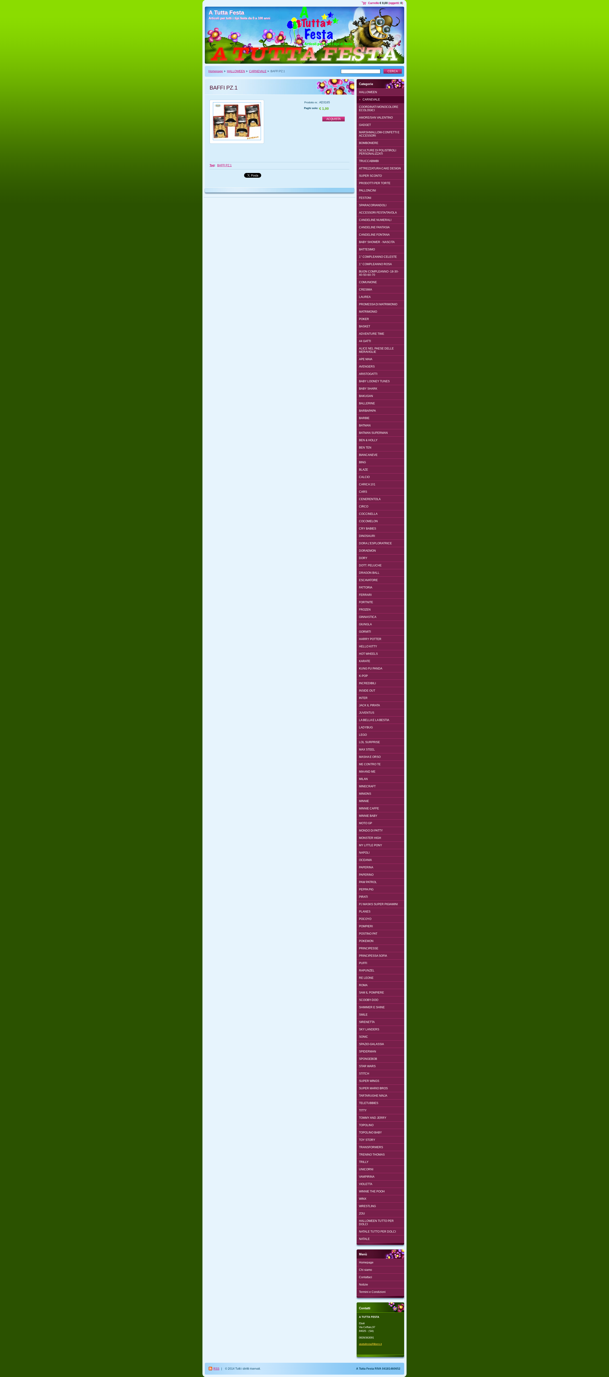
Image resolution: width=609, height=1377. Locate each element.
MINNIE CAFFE (369, 808)
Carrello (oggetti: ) (385, 3)
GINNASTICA (367, 617)
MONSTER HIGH (370, 838)
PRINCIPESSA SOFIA (373, 955)
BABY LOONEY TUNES (374, 381)
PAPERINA (366, 867)
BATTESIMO (367, 249)
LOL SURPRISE (369, 742)
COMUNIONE (368, 282)
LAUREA (365, 297)
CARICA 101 (367, 484)
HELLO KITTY (368, 646)
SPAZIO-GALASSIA (371, 1044)
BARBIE (364, 418)
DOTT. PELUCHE (370, 565)
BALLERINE (367, 403)
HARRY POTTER (370, 639)
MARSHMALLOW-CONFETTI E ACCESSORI (379, 134)
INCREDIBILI (367, 683)
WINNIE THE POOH (372, 1191)
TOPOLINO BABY (370, 1132)
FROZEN (365, 609)
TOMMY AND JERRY (372, 1117)
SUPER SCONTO (370, 175)
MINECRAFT (367, 786)
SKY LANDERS (369, 1029)
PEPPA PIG (366, 889)
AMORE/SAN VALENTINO (376, 117)
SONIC (363, 1036)
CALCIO (364, 477)
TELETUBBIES (368, 1103)
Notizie (363, 1284)
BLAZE (363, 469)
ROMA (363, 985)
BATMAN (365, 425)
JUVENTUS (366, 712)
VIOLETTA (365, 1184)
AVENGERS (367, 366)
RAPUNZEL (366, 970)
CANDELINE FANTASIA (374, 227)
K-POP (363, 676)
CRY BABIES (367, 528)
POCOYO (365, 919)
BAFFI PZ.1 (224, 165)
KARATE (364, 661)
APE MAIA (365, 359)
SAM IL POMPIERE (371, 992)
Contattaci (365, 1277)
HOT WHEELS (368, 653)
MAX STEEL (367, 749)
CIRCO (363, 506)
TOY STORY (367, 1140)
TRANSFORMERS (371, 1147)
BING (362, 462)
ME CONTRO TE (370, 764)
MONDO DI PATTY (371, 830)
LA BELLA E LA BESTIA (374, 720)
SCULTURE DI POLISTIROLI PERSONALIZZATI (377, 152)
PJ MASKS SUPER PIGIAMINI (378, 904)
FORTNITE (366, 602)
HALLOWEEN (236, 71)
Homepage (215, 71)
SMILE (363, 1014)
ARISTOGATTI (368, 374)
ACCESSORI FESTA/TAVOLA (378, 212)
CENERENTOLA (370, 499)
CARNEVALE (257, 71)
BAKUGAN (366, 396)
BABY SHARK (368, 388)
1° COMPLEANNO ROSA (375, 264)
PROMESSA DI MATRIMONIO (378, 304)
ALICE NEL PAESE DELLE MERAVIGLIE (376, 350)
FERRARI (365, 595)
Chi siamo (365, 1270)
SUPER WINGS (369, 1081)
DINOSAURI (367, 536)
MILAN (363, 779)
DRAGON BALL (369, 572)
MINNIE (364, 801)
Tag (212, 165)
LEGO (363, 734)
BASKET (364, 326)
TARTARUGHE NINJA (373, 1095)
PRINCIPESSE (368, 948)
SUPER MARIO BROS (373, 1088)
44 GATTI (365, 341)
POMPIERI (366, 926)
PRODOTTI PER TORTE (374, 183)
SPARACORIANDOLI (372, 205)
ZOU (362, 1213)
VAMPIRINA (366, 1176)
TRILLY (363, 1162)
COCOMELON (368, 521)
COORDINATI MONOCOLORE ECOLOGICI (378, 108)
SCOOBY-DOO (368, 1000)
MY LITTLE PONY (370, 845)
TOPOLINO (366, 1125)
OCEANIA (365, 860)
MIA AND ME (367, 771)
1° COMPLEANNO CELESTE (378, 256)
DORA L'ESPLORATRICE (375, 543)
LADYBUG (366, 727)
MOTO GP (365, 823)
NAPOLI (364, 852)
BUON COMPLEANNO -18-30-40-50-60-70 (379, 273)
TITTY (363, 1110)
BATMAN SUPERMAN (373, 433)
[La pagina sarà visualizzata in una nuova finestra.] (237, 121)
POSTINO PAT (368, 933)
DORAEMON (367, 550)
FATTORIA (365, 587)
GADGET (365, 125)
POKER (364, 319)
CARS (363, 491)
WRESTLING (367, 1206)
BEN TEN (365, 447)
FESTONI (365, 198)
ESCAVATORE (368, 580)
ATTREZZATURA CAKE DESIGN (380, 168)
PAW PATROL (368, 882)
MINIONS (365, 793)
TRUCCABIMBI (369, 161)
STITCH (364, 1073)
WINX (362, 1198)
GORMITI (365, 631)
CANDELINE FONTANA (374, 234)
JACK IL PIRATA (369, 705)
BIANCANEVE (368, 455)
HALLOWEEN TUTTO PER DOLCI (376, 1222)
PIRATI (363, 897)
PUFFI (363, 963)
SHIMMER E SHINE (372, 1007)
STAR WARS (367, 1066)
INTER (363, 698)
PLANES (364, 911)
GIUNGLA (365, 624)
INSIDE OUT (367, 690)
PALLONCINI (367, 190)
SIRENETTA (367, 1022)
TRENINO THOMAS (372, 1154)
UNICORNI (366, 1169)
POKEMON (366, 941)
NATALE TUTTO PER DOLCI (377, 1231)
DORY (363, 558)
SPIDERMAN (367, 1051)
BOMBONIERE (368, 143)
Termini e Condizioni (372, 1292)
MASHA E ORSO (370, 757)
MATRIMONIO (368, 311)
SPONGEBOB (368, 1059)
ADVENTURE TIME (371, 333)
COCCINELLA (368, 514)
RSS (216, 1368)
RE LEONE (366, 978)
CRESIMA (365, 289)
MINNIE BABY (368, 816)
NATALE (364, 1239)
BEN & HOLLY (368, 440)
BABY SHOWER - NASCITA (377, 242)
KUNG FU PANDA (370, 668)
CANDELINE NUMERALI (375, 220)
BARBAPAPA (367, 410)
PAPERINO (366, 874)
